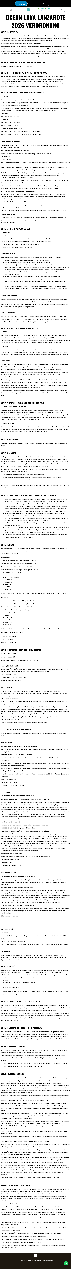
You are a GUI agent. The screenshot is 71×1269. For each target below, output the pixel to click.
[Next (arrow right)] (7, 1268)
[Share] (11, 1265)
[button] (28, 9)
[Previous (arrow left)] (2, 1268)
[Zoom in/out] (2, 1265)
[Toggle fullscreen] (7, 1265)
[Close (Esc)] (16, 1265)
